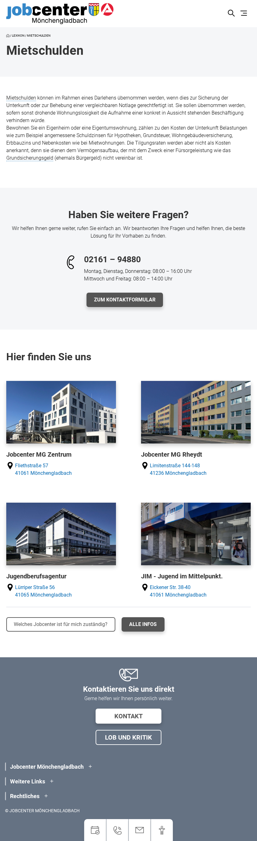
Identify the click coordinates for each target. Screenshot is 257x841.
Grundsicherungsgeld (29, 158)
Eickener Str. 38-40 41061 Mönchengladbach (178, 591)
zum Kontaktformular (124, 300)
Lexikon (18, 35)
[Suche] (231, 14)
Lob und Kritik (128, 737)
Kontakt (128, 716)
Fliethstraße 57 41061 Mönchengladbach (43, 469)
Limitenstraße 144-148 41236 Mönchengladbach (178, 469)
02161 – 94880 (112, 259)
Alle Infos (143, 624)
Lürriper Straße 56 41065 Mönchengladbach (43, 591)
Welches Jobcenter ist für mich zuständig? (61, 624)
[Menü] (245, 14)
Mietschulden (21, 98)
